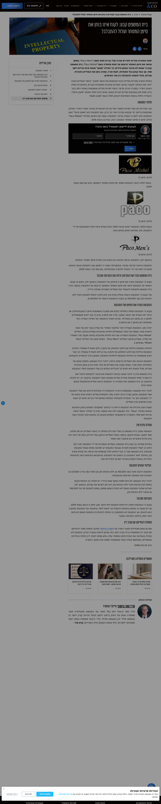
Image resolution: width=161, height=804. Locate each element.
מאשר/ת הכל (45, 794)
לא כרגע (28, 794)
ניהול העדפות (12, 794)
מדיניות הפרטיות (65, 794)
